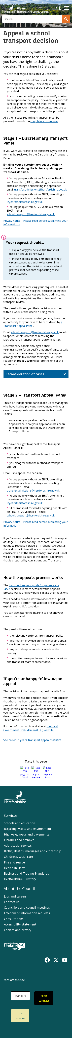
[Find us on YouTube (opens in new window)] (64, 960)
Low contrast (20, 1016)
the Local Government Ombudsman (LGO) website (30, 728)
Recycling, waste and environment (27, 829)
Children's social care (18, 857)
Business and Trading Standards (26, 873)
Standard (20, 996)
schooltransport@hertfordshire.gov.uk (31, 214)
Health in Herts (14, 868)
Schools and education (19, 823)
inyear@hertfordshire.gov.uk (25, 202)
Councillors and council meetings (27, 907)
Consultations (13, 919)
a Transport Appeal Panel (32, 324)
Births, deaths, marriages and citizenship (32, 851)
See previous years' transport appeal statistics (32, 740)
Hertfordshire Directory (20, 879)
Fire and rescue (14, 862)
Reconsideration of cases (25, 374)
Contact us (11, 902)
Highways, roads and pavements (26, 834)
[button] (66, 19)
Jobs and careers (15, 896)
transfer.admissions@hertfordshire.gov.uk (40, 189)
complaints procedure (44, 121)
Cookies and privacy (17, 930)
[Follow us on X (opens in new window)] (56, 960)
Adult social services (18, 845)
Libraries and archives (19, 840)
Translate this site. (13, 980)
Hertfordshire (25, 7)
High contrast (44, 998)
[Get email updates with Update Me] (14, 946)
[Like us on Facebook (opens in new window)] (47, 960)
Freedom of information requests (27, 913)
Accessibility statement (20, 924)
